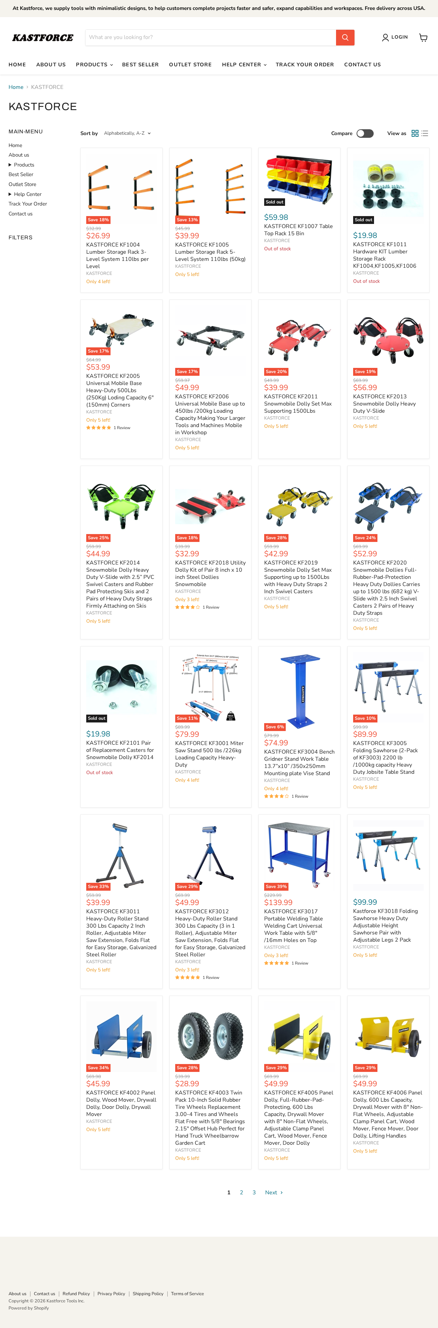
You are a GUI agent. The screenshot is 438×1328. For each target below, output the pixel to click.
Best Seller (140, 64)
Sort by (89, 133)
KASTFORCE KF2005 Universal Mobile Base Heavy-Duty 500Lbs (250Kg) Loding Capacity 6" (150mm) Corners (120, 390)
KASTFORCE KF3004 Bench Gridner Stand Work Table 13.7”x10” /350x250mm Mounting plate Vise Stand (299, 762)
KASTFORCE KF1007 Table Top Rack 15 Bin (298, 230)
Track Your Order (305, 64)
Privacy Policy (111, 1294)
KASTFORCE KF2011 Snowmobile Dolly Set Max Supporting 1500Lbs (298, 404)
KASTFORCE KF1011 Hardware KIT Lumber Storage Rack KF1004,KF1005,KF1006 (384, 255)
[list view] (424, 133)
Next (272, 1192)
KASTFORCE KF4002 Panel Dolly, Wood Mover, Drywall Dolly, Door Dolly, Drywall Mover (121, 1103)
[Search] (345, 37)
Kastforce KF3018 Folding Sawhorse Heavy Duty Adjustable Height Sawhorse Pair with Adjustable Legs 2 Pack (385, 925)
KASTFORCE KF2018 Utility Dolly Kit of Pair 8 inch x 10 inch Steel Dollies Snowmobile (210, 573)
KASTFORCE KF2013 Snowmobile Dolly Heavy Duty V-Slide (384, 404)
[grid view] (415, 133)
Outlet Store (190, 64)
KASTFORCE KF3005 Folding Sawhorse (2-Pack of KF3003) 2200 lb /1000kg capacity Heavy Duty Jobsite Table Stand (385, 758)
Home (17, 64)
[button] (396, 38)
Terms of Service (187, 1294)
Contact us (362, 64)
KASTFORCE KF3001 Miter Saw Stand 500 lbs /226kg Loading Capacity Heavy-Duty (209, 754)
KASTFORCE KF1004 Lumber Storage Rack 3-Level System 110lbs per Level (117, 255)
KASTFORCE (99, 273)
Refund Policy (76, 1294)
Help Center (242, 64)
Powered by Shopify (29, 1308)
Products (92, 64)
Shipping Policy (148, 1294)
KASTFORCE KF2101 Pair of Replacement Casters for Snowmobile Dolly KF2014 (120, 750)
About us (51, 64)
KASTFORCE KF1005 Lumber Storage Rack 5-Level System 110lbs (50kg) (210, 252)
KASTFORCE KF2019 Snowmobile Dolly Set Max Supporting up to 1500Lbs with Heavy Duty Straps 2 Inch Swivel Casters (298, 577)
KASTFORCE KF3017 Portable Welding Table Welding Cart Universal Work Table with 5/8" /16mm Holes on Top (293, 926)
